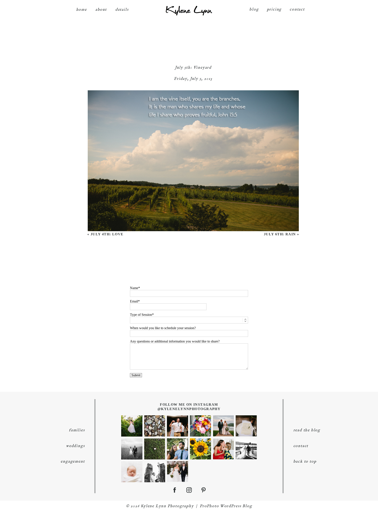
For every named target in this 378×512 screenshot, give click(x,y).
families (77, 430)
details (122, 9)
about (101, 9)
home (81, 9)
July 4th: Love (107, 234)
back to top (305, 461)
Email (134, 301)
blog (254, 9)
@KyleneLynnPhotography (189, 409)
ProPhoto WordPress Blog (226, 506)
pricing (274, 9)
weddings (75, 446)
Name (134, 288)
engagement (73, 461)
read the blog (306, 430)
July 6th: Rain (280, 234)
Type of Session (141, 314)
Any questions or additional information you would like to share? (175, 341)
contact (297, 9)
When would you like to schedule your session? (163, 328)
